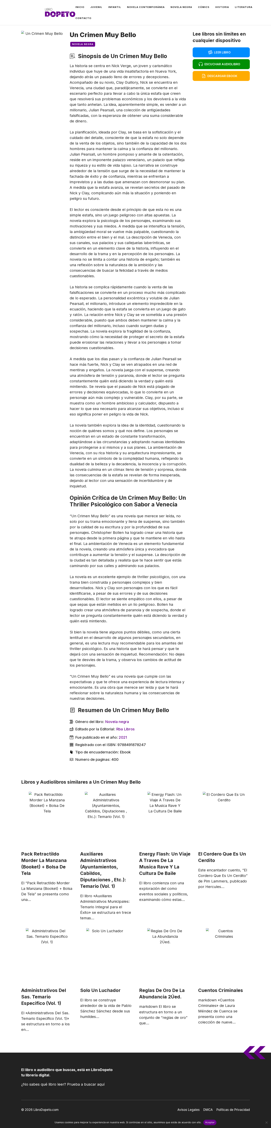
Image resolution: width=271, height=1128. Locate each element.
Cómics (203, 7)
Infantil (114, 7)
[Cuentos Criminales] (224, 955)
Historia (222, 7)
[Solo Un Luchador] (106, 955)
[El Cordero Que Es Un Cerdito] (224, 819)
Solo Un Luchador (100, 990)
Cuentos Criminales (220, 990)
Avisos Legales (188, 1110)
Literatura (243, 7)
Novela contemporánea (146, 7)
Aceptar (210, 1122)
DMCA (208, 1110)
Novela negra (181, 7)
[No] (266, 1122)
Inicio (79, 7)
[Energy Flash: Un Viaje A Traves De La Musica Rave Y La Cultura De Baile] (165, 819)
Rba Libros (125, 729)
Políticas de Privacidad (233, 1110)
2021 (123, 737)
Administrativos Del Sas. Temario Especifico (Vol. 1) (43, 997)
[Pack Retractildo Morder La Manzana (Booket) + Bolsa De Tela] (47, 819)
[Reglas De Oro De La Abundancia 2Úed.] (165, 955)
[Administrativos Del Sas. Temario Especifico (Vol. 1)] (47, 955)
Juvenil (96, 7)
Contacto (83, 18)
